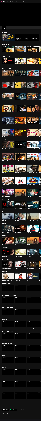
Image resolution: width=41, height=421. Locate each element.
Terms (27, 405)
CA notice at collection (6, 406)
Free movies (25, 1)
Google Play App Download (13, 410)
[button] (20, 37)
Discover (19, 1)
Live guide (13, 1)
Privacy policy (31, 405)
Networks (36, 1)
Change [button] (7, 413)
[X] (24, 410)
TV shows (31, 1)
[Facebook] (21, 410)
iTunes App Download (5, 410)
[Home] (4, 1)
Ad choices (14, 406)
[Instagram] (19, 410)
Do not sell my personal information (25, 406)
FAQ (17, 406)
